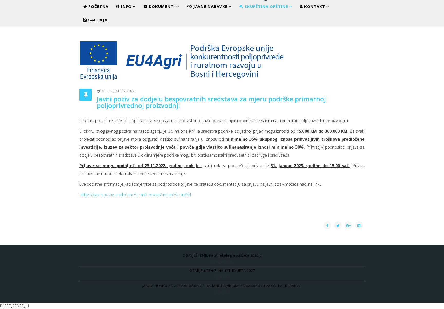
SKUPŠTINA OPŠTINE (265, 6)
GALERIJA (97, 19)
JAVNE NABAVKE (209, 6)
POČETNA (97, 6)
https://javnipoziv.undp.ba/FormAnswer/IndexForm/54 (135, 194)
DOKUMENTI (161, 6)
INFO (126, 6)
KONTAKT (314, 6)
